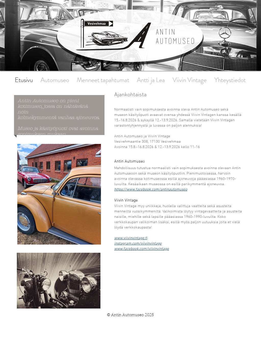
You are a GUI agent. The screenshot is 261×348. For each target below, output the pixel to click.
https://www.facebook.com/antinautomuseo (150, 189)
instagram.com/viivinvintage (138, 243)
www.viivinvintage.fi (130, 238)
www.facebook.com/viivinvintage (141, 249)
